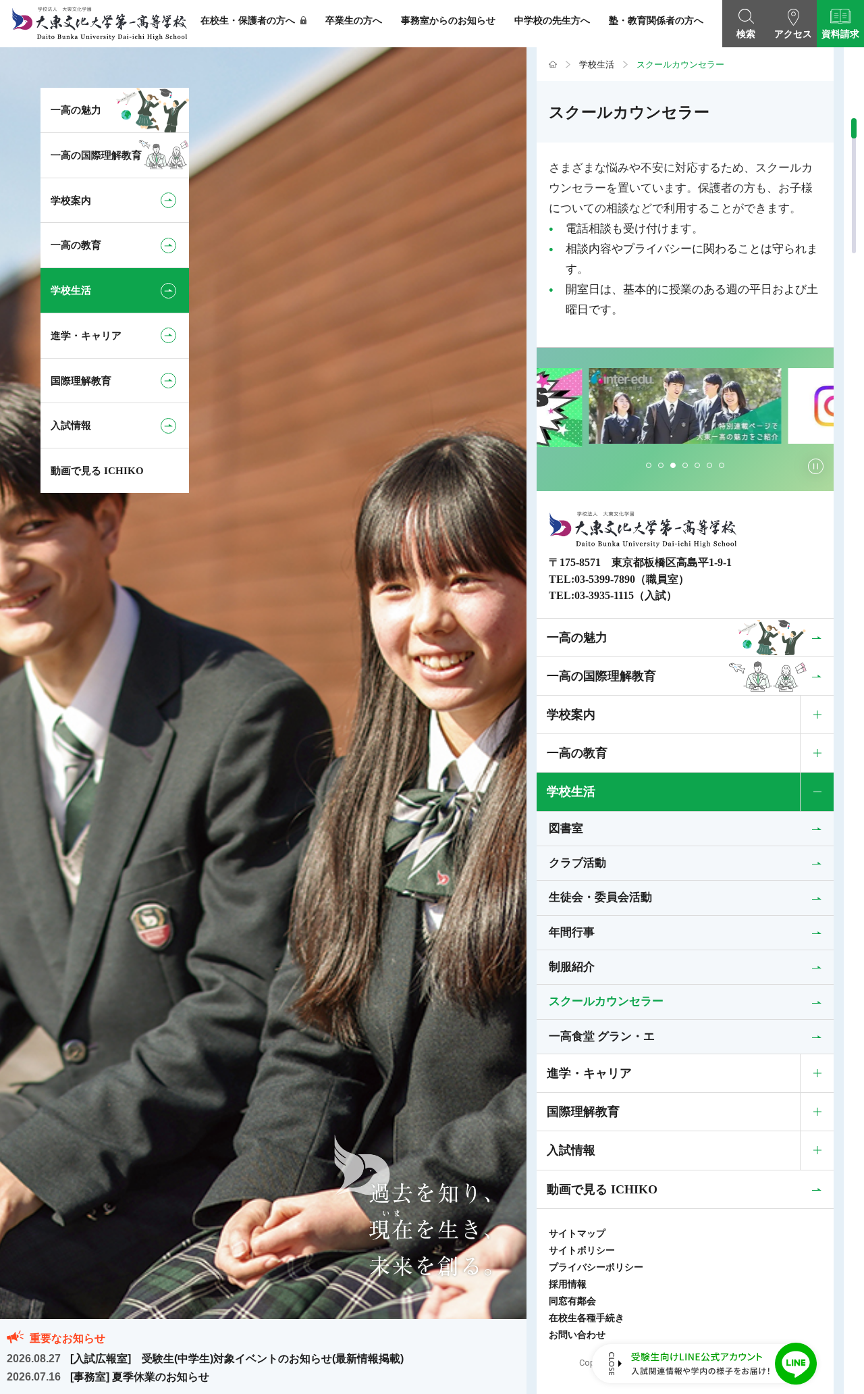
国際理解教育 (583, 1111)
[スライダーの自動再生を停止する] (816, 466)
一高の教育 (577, 753)
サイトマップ (577, 1234)
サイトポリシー (582, 1250)
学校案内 (571, 714)
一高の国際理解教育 (601, 676)
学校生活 (596, 64)
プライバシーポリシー (596, 1267)
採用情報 (568, 1284)
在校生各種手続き (586, 1318)
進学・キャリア (589, 1073)
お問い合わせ (577, 1335)
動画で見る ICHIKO (602, 1189)
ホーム (553, 64)
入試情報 (571, 1150)
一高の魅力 (577, 637)
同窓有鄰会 (572, 1301)
